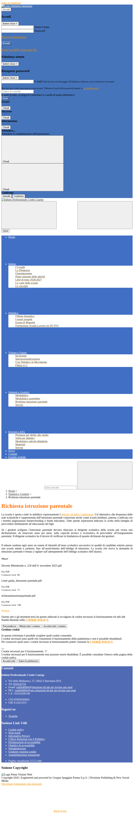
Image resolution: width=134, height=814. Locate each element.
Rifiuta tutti (29, 626)
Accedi (6, 9)
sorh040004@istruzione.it (44, 687)
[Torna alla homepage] (67, 199)
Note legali (14, 732)
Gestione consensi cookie (22, 751)
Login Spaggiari (91, 88)
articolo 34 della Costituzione (77, 514)
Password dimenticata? (14, 37)
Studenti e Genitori (18, 494)
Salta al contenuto (11, 2)
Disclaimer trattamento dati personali (21, 783)
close (5, 231)
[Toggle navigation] (29, 215)
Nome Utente (41, 27)
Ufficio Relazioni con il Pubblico (26, 739)
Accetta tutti (55, 626)
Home (11, 490)
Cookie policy (16, 729)
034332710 (19, 684)
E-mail (38, 81)
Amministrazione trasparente (24, 754)
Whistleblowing (17, 748)
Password (39, 30)
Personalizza (9, 626)
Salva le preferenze (28, 661)
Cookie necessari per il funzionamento (22, 651)
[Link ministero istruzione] (16, 6)
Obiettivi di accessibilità (21, 745)
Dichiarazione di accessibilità (24, 742)
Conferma (19, 196)
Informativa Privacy (19, 735)
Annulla (6, 196)
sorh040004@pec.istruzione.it (45, 690)
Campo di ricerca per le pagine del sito (22, 487)
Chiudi (6, 108)
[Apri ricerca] (105, 215)
